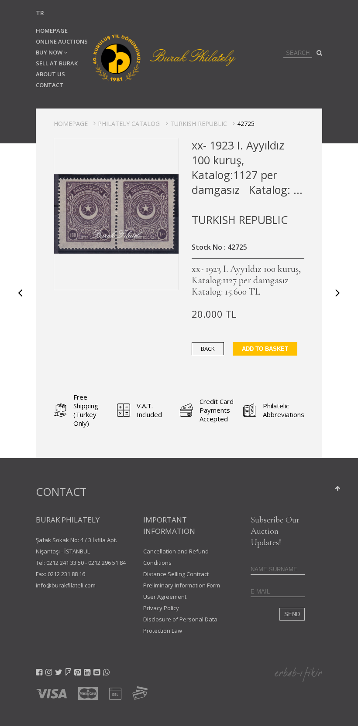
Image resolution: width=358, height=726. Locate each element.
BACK (208, 349)
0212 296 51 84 (107, 563)
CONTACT (49, 85)
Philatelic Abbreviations (283, 410)
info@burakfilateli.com (66, 585)
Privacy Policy (161, 608)
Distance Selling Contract (176, 574)
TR (40, 13)
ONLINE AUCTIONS (62, 41)
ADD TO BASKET (265, 349)
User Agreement (164, 596)
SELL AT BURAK (57, 63)
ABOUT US (50, 74)
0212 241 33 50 (65, 563)
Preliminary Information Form (181, 585)
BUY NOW (50, 52)
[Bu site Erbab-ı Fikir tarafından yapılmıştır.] (298, 674)
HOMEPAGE (52, 30)
